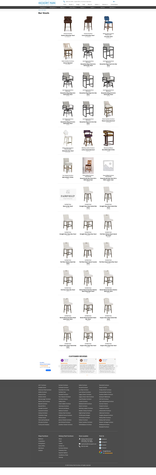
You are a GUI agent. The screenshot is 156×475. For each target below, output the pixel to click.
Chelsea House (42, 417)
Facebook (104, 439)
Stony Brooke (88, 176)
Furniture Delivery (63, 448)
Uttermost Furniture (104, 413)
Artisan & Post (42, 394)
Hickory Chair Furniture (108, 33)
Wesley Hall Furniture (104, 420)
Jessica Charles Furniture (65, 420)
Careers (61, 443)
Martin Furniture (83, 406)
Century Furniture (68, 33)
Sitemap (61, 457)
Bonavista (88, 62)
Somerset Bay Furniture (105, 392)
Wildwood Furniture (104, 424)
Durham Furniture (63, 385)
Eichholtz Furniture (63, 387)
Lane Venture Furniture (88, 61)
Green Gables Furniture (88, 175)
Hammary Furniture (64, 406)
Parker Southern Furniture (68, 61)
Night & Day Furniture (84, 413)
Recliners (103, 7)
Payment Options (63, 452)
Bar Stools (44, 10)
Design (78, 4)
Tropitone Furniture (104, 408)
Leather (92, 7)
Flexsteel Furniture (63, 394)
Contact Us (61, 445)
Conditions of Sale (63, 455)
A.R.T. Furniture (42, 385)
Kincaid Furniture (83, 387)
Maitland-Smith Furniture (85, 403)
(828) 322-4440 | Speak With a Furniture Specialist (78, 1)
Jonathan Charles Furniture (65, 424)
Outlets (96, 4)
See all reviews (48, 370)
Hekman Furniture (63, 410)
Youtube (104, 445)
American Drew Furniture (44, 390)
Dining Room (53, 7)
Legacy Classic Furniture (85, 394)
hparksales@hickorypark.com (88, 444)
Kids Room (112, 7)
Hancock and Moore (108, 147)
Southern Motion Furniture (106, 394)
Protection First (62, 450)
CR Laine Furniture (43, 422)
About (60, 439)
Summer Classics (103, 403)
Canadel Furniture (43, 408)
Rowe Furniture (103, 387)
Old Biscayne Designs (84, 415)
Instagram (104, 442)
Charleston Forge (42, 415)
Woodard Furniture (104, 427)
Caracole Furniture (43, 410)
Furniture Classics (63, 399)
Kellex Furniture (83, 385)
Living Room (43, 7)
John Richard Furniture (64, 422)
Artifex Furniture (42, 392)
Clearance (104, 4)
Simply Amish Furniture (105, 390)
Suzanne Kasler (67, 149)
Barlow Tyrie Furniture (44, 401)
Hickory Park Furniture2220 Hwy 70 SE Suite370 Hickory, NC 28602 (87, 440)
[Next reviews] (117, 366)
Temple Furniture (103, 406)
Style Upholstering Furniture (106, 401)
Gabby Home (62, 401)
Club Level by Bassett (43, 420)
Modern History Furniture (85, 410)
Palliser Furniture (83, 420)
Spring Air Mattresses (104, 396)
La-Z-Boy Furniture (83, 390)
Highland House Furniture (65, 415)
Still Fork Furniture (104, 399)
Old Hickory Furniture (84, 417)
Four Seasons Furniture (68, 175)
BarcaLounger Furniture (44, 399)
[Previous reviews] (59, 366)
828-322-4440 (84, 446)
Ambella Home (42, 387)
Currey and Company (43, 424)
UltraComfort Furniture (105, 410)
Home (64, 4)
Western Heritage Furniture (106, 422)
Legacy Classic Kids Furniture (86, 396)
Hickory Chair (108, 34)
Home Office (72, 7)
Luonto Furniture (83, 401)
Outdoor (82, 7)
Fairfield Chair (68, 204)
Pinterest (104, 448)
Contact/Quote (114, 4)
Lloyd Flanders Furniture (85, 399)
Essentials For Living (64, 390)
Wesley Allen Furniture (105, 417)
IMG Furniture (62, 417)
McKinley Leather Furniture (88, 147)
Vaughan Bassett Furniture (106, 415)
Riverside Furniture (104, 385)
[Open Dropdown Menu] (73, 4)
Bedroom (62, 7)
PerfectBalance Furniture (85, 424)
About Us (90, 4)
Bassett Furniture (42, 403)
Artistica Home (42, 396)
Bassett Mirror (42, 406)
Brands (70, 4)
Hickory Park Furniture (45, 364)
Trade (83, 4)
